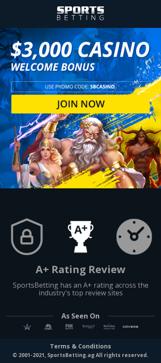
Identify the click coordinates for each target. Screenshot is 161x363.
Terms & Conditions (80, 346)
